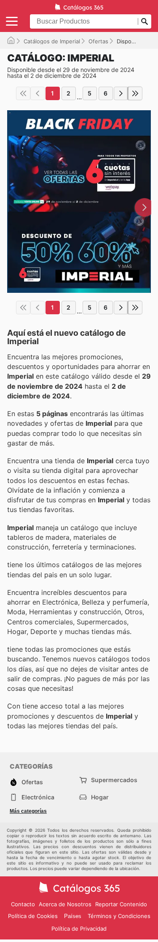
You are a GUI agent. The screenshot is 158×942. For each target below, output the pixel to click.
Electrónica (37, 797)
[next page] (121, 93)
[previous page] (37, 93)
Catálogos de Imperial (52, 41)
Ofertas (98, 41)
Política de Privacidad (79, 928)
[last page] (135, 93)
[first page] (23, 93)
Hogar (100, 797)
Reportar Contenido (121, 904)
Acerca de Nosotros (65, 904)
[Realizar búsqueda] (144, 21)
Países (72, 916)
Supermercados (114, 779)
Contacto (23, 904)
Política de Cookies (33, 916)
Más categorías (28, 811)
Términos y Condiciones (119, 916)
